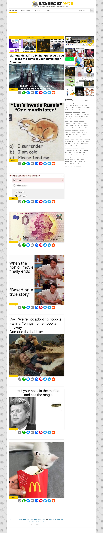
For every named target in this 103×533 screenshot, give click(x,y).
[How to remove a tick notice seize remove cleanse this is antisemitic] (89, 91)
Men (77, 139)
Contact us (48, 10)
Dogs (66, 116)
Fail (77, 118)
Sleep (80, 154)
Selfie (80, 152)
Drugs (76, 116)
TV (71, 163)
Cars (66, 107)
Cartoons (71, 107)
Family (66, 121)
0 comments (13, 89)
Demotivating (85, 114)
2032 (58, 520)
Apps (74, 103)
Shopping (67, 154)
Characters (75, 109)
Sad (66, 152)
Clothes (81, 109)
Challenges (68, 109)
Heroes (80, 127)
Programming (68, 148)
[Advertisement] (51, 23)
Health (75, 127)
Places (67, 145)
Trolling (67, 163)
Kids (87, 132)
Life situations (83, 134)
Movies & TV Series (70, 141)
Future (79, 123)
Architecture (80, 103)
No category (68, 143)
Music (78, 141)
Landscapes (68, 134)
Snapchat (85, 154)
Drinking (71, 116)
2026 (35, 520)
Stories (86, 157)
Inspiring (82, 130)
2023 (24, 520)
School (70, 152)
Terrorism (83, 159)
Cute (72, 114)
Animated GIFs (84, 100)
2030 (50, 520)
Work (84, 166)
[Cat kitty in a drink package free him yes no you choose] (70, 52)
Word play (78, 166)
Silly (77, 154)
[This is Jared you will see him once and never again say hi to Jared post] (89, 81)
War (84, 163)
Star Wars (76, 157)
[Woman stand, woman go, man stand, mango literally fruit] (70, 91)
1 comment (13, 241)
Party (74, 143)
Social (66, 157)
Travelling (80, 161)
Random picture (25, 10)
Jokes (83, 132)
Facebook (72, 118)
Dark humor (78, 114)
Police (71, 145)
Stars (82, 157)
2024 (28, 520)
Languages (75, 134)
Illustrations (68, 130)
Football (76, 121)
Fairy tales (82, 118)
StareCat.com (13, 10)
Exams (67, 118)
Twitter (74, 163)
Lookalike (80, 136)
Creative (67, 114)
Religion (75, 150)
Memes (72, 139)
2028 (43, 520)
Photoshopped (84, 143)
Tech (71, 159)
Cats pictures (86, 107)
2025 (32, 520)
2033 (62, 520)
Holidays (86, 127)
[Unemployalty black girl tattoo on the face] (89, 52)
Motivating (87, 139)
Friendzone (68, 123)
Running (86, 150)
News (87, 141)
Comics (86, 109)
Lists (72, 136)
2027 (39, 520)
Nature (82, 141)
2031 (54, 520)
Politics (76, 145)
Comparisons (68, 112)
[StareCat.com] (51, 4)
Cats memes (78, 107)
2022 (20, 520)
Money (81, 139)
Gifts (82, 125)
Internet (78, 132)
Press (81, 145)
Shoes (84, 152)
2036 (37, 521)
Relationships (68, 150)
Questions (75, 148)
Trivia (85, 161)
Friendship (81, 121)
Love (86, 136)
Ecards (81, 116)
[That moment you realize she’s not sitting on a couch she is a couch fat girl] (89, 62)
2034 (30, 521)
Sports (71, 157)
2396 (43, 521)
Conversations (76, 112)
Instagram (67, 132)
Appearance (68, 103)
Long (76, 136)
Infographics (75, 130)
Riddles (80, 150)
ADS (73, 100)
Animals (77, 100)
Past (78, 143)
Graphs (86, 125)
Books (86, 105)
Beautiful (72, 105)
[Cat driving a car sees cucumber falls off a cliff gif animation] (79, 91)
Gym (66, 127)
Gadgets (85, 123)
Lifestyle (67, 136)
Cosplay (84, 112)
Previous (12, 520)
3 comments (13, 429)
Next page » (36, 524)
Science (76, 152)
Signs (72, 154)
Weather (67, 166)
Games (77, 125)
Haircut (71, 127)
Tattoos (67, 159)
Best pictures (38, 10)
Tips (71, 161)
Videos (79, 163)
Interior (73, 132)
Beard (66, 105)
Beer (76, 105)
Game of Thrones (69, 125)
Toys (75, 161)
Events (86, 116)
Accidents (67, 100)
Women (73, 166)
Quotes (82, 148)
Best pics (81, 105)
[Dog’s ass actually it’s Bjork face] (79, 71)
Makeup (67, 139)
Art (85, 103)
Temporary (76, 159)
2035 (33, 521)
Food (71, 121)
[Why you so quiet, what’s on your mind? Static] (79, 81)
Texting (67, 161)
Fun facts (74, 123)
